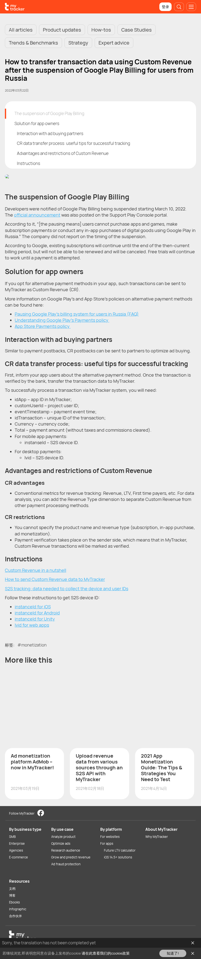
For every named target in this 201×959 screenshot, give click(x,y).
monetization (34, 645)
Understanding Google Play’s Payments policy (62, 320)
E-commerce (18, 857)
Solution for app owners (36, 123)
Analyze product (63, 836)
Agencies (16, 850)
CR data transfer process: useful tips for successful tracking (73, 143)
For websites (110, 836)
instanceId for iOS (33, 607)
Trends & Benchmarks (33, 42)
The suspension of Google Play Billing (49, 113)
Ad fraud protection (66, 864)
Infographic (17, 909)
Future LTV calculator (120, 850)
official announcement (37, 215)
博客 (12, 895)
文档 (12, 888)
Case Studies (136, 29)
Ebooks (14, 902)
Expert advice (114, 42)
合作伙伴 (15, 916)
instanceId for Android (37, 613)
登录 (165, 6)
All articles (21, 29)
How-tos (101, 29)
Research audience (65, 850)
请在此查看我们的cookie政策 (106, 953)
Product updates (62, 29)
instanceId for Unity (35, 619)
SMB (12, 836)
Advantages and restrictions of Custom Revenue (63, 153)
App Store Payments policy (43, 326)
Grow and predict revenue (70, 857)
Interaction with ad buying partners (50, 133)
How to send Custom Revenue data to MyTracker (55, 579)
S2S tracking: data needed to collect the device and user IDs (66, 588)
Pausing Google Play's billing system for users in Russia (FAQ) (77, 314)
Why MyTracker (156, 836)
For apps (106, 843)
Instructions (28, 163)
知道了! (173, 953)
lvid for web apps (32, 625)
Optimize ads (60, 843)
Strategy (78, 42)
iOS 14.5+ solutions (118, 857)
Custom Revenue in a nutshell (35, 570)
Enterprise (17, 843)
